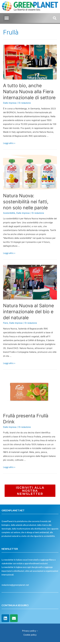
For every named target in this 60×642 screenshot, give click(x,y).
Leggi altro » (9, 143)
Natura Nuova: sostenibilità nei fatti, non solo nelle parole (25, 201)
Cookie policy (30, 635)
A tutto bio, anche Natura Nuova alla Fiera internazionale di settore (30, 91)
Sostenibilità (9, 213)
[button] (6, 18)
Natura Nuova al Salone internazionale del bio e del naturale (28, 311)
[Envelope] (14, 618)
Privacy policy (29, 631)
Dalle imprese (9, 103)
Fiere (5, 323)
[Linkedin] (5, 618)
